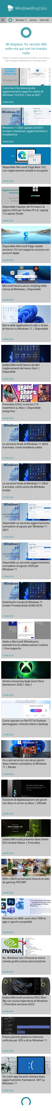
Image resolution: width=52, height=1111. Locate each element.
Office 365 (44, 20)
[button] (3, 20)
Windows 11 (21, 20)
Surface (33, 20)
